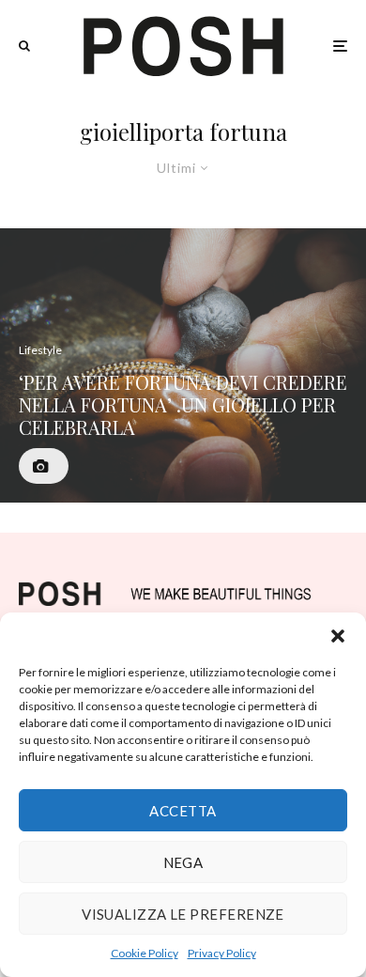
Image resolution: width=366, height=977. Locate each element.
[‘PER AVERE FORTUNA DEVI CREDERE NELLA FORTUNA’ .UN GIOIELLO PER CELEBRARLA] (183, 366)
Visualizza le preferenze (183, 914)
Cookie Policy (144, 953)
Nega (183, 862)
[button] (337, 636)
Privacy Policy (222, 953)
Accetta (182, 810)
